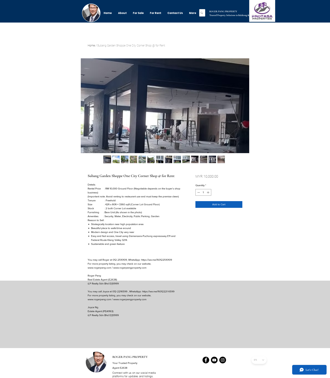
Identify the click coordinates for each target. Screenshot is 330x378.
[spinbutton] (203, 192)
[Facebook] (205, 360)
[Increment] (208, 192)
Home (91, 45)
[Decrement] (198, 192)
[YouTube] (214, 360)
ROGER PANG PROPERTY (223, 11)
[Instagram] (222, 360)
